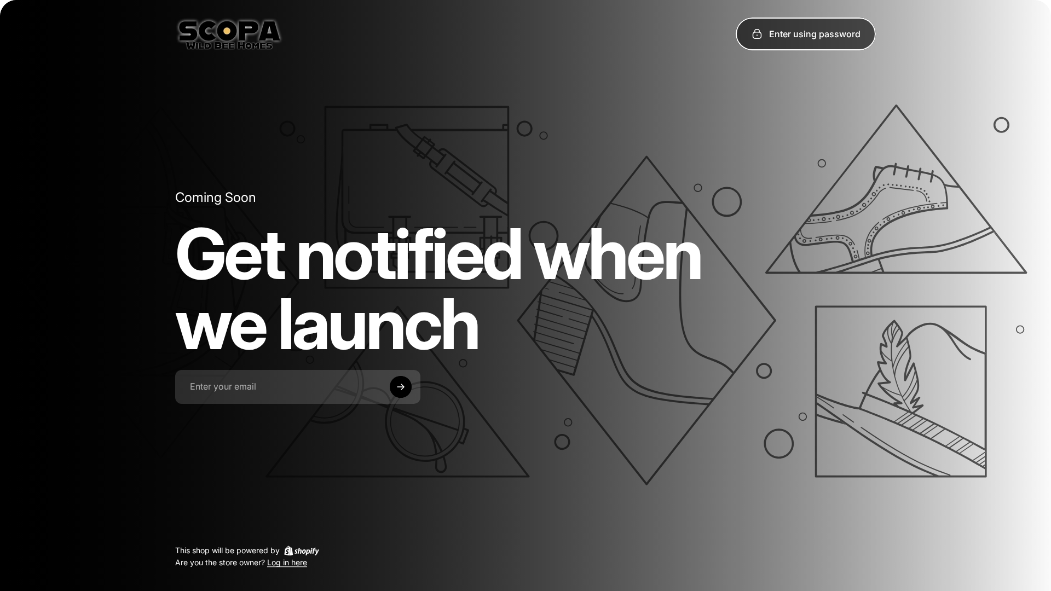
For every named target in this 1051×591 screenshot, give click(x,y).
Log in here (287, 562)
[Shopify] (301, 550)
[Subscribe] (401, 387)
